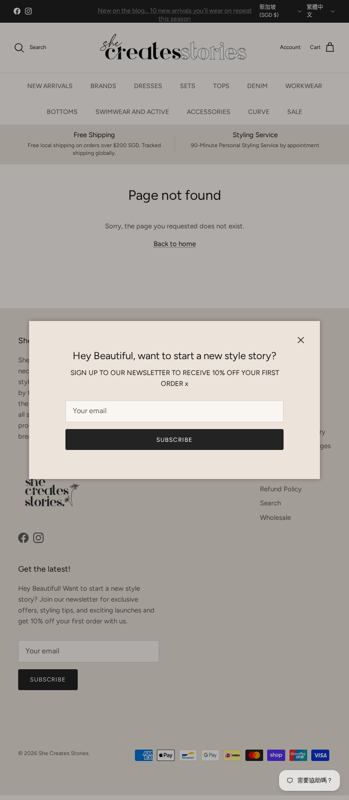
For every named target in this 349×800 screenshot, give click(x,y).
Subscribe (174, 439)
